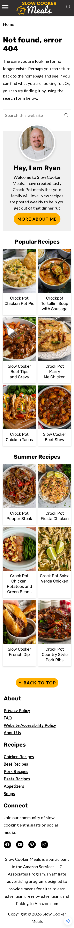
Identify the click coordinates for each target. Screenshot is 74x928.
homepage (34, 75)
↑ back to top (37, 682)
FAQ (8, 717)
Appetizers (14, 786)
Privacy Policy (17, 710)
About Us (12, 732)
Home (8, 24)
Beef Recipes (16, 764)
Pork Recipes (16, 771)
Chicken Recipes (19, 756)
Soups (9, 793)
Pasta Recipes (17, 778)
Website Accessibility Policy (30, 725)
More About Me (37, 219)
